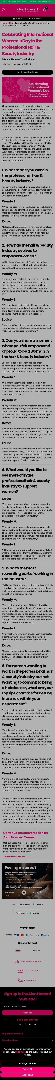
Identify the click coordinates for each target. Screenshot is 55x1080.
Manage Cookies (27, 1063)
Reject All (27, 1069)
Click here (20, 1051)
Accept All (27, 1074)
